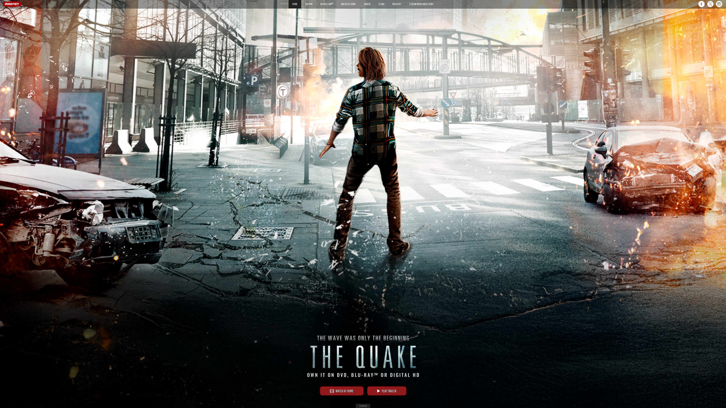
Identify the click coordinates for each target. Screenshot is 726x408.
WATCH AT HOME (344, 391)
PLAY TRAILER (388, 391)
